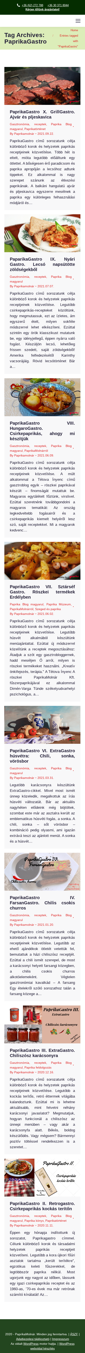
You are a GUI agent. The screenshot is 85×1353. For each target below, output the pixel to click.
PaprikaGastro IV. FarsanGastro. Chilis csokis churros (42, 902)
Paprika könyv (34, 1220)
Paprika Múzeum (58, 604)
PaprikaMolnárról (36, 450)
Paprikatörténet (35, 129)
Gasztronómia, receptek (28, 124)
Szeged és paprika (48, 609)
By (22, 133)
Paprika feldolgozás (37, 1067)
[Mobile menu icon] (78, 20)
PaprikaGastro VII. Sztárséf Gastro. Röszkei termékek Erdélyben (42, 591)
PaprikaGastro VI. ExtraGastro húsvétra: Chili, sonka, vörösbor (42, 755)
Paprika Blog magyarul (26, 604)
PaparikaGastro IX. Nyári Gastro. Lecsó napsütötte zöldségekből (42, 264)
